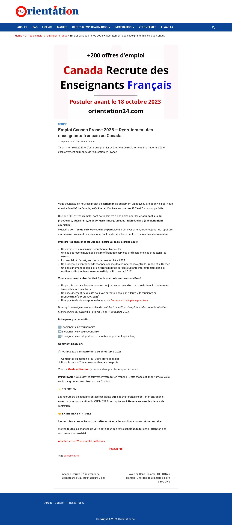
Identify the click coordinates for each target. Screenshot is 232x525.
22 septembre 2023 (68, 141)
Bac (35, 27)
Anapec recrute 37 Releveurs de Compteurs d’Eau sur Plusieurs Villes (83, 475)
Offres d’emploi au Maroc (89, 27)
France (62, 124)
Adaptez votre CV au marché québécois (81, 441)
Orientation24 (126, 519)
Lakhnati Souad (87, 141)
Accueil (22, 27)
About (48, 502)
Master (62, 27)
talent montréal (71, 455)
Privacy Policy (76, 502)
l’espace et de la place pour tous (130, 300)
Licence (47, 27)
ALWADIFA (167, 27)
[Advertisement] (116, 179)
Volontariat (147, 27)
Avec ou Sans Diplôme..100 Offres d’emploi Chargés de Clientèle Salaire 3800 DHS (148, 477)
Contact (59, 502)
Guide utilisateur (78, 369)
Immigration (123, 27)
